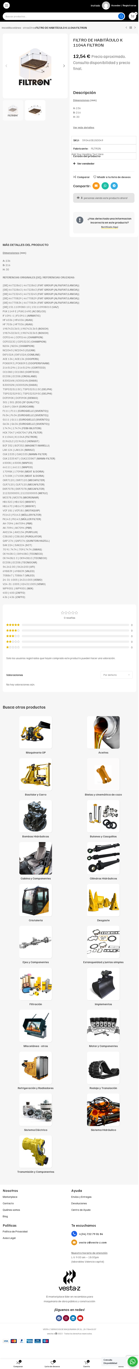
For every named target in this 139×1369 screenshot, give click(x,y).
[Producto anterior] (126, 28)
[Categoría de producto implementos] (103, 988)
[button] (6, 65)
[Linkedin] (73, 1318)
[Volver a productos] (131, 28)
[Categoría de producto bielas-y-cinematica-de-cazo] (103, 778)
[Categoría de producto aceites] (103, 736)
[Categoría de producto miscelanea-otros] (36, 1030)
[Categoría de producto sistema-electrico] (36, 1114)
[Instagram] (66, 1318)
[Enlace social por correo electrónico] (96, 185)
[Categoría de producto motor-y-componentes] (103, 1030)
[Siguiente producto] (135, 28)
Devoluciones (79, 1203)
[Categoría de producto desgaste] (103, 904)
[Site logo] (69, 5)
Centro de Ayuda (80, 1209)
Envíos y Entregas (81, 1196)
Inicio (5, 27)
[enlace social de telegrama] (114, 185)
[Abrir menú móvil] (6, 5)
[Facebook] (59, 1318)
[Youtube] (80, 1318)
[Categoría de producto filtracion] (36, 988)
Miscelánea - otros (18, 27)
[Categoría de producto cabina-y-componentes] (36, 862)
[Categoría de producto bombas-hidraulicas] (36, 820)
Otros (32, 27)
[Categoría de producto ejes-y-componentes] (36, 946)
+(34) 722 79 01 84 (91, 1234)
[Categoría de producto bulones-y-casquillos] (103, 820)
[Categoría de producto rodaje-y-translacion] (103, 1072)
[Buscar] (121, 16)
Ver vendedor (85, 163)
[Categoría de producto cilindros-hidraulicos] (103, 862)
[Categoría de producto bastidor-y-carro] (36, 778)
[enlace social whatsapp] (105, 185)
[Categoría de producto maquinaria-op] (36, 736)
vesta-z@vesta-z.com (93, 1242)
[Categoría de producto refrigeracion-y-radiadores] (36, 1072)
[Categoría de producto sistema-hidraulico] (103, 1114)
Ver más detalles (83, 127)
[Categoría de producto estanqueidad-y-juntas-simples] (103, 946)
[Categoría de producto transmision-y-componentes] (36, 1155)
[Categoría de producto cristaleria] (36, 904)
